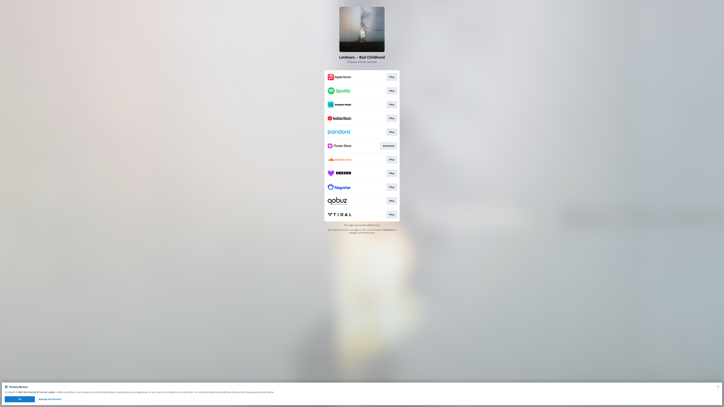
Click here (388, 229)
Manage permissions (50, 399)
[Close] (718, 386)
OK (19, 399)
